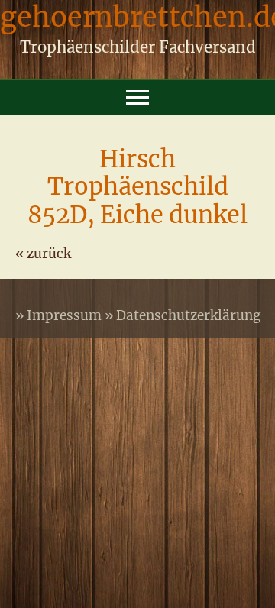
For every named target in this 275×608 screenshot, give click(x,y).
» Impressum (60, 315)
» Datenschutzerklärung (182, 315)
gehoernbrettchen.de (137, 21)
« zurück (43, 253)
